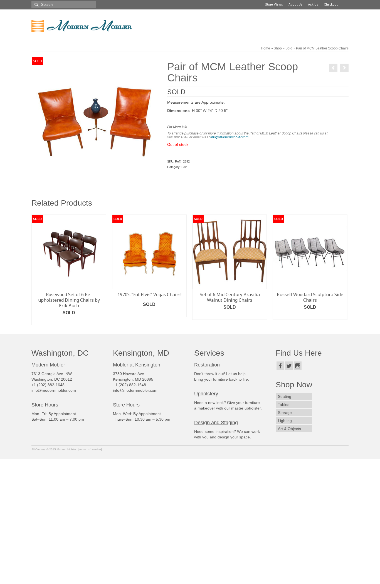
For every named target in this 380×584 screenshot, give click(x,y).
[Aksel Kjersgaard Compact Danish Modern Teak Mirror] (344, 68)
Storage (285, 412)
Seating (284, 396)
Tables (283, 404)
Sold (184, 167)
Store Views (274, 5)
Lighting (285, 420)
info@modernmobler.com (229, 137)
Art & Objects (289, 428)
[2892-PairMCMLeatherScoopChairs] (95, 120)
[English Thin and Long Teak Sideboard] (333, 68)
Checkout (331, 5)
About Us (295, 5)
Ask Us (313, 5)
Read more (69, 321)
